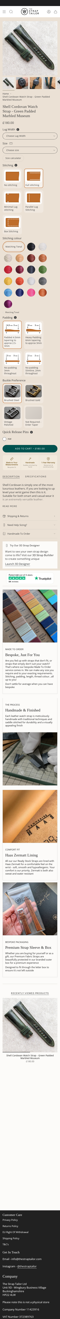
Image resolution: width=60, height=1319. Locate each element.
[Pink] (31, 292)
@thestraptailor (27, 1266)
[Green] (42, 269)
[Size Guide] (11, 143)
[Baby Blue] (8, 292)
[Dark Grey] (42, 281)
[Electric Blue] (19, 292)
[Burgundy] (19, 269)
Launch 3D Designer (17, 564)
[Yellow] (8, 281)
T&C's (6, 1244)
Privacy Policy (10, 1219)
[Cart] (55, 11)
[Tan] (42, 258)
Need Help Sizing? (17, 524)
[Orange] (19, 281)
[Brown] (31, 258)
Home (6, 93)
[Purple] (8, 304)
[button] (7, 439)
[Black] (31, 246)
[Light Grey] (31, 281)
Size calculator (13, 158)
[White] (42, 246)
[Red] (8, 269)
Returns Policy (10, 1226)
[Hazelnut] (42, 292)
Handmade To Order (18, 533)
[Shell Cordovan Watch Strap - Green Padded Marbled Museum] (30, 1025)
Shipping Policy (11, 1238)
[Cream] (8, 258)
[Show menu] (4, 11)
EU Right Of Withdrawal (15, 1232)
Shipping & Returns (17, 516)
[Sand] (19, 258)
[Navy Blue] (31, 269)
